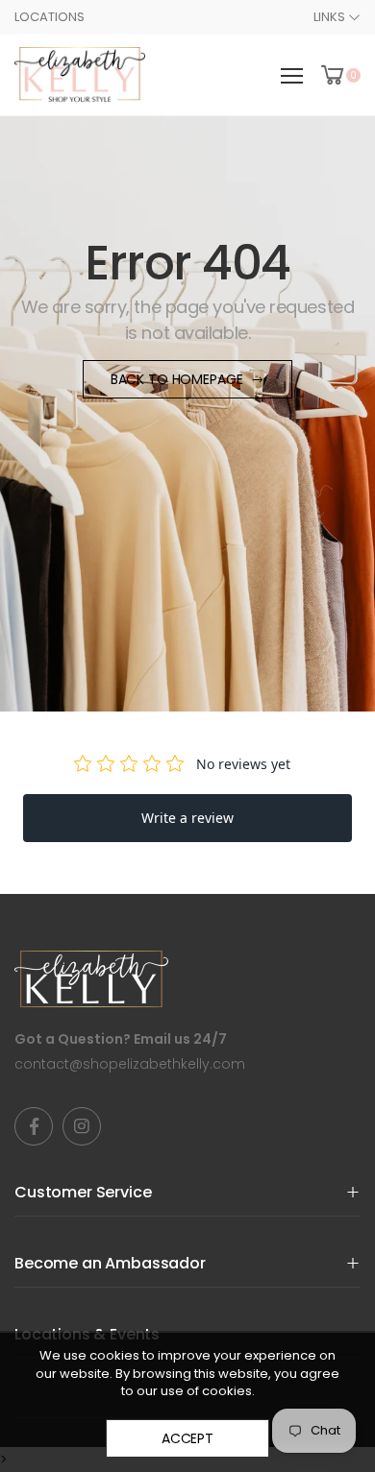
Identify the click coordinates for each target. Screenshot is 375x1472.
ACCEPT (187, 1438)
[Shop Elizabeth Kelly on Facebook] (33, 1126)
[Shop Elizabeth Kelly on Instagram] (81, 1126)
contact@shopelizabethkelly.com (129, 1064)
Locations (49, 17)
